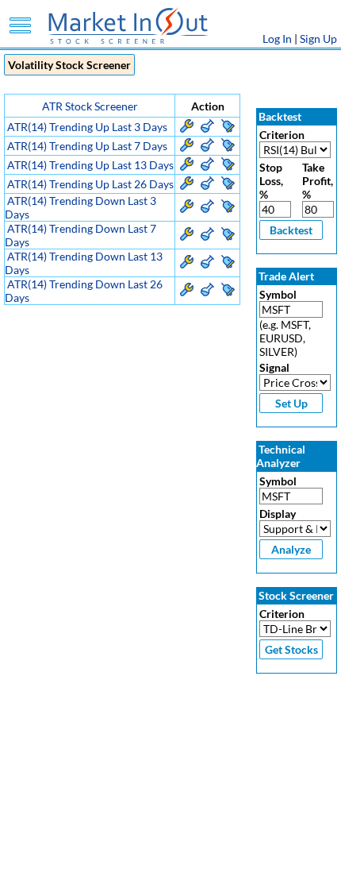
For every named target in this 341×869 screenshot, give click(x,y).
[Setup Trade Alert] (228, 128)
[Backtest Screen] (207, 128)
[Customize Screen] (186, 128)
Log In (277, 38)
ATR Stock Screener (90, 106)
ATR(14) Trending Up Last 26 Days (90, 184)
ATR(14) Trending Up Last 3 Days (87, 126)
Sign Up (318, 38)
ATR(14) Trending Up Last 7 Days (87, 146)
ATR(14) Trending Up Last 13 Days (90, 165)
